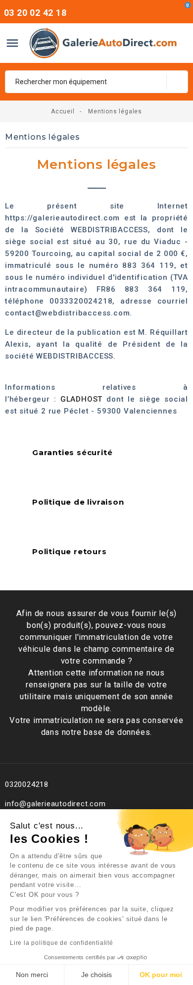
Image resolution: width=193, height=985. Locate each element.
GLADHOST (81, 399)
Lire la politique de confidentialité (61, 942)
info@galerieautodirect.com (55, 803)
